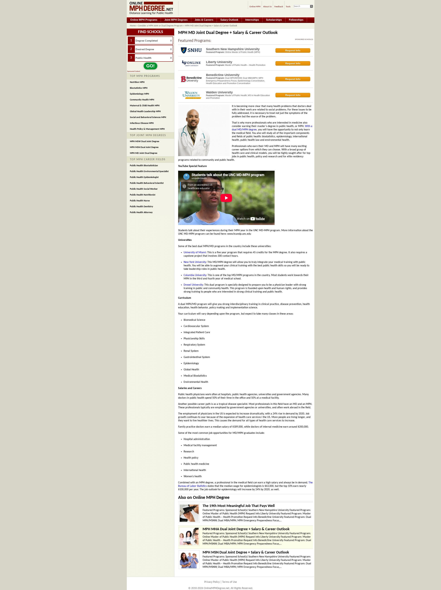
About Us (267, 7)
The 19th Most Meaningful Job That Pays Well (239, 506)
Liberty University (219, 62)
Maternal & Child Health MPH (145, 105)
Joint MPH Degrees (176, 19)
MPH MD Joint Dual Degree (143, 153)
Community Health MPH (142, 100)
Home (133, 25)
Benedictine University (222, 75)
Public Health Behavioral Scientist (147, 183)
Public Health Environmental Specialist (149, 171)
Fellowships (296, 19)
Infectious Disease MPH (142, 123)
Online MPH (254, 7)
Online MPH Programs (143, 19)
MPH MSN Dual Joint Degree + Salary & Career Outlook (246, 553)
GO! (150, 65)
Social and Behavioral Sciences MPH (148, 117)
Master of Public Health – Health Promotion (245, 65)
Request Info (292, 50)
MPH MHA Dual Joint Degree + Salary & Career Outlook (246, 529)
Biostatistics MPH (138, 88)
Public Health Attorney (141, 212)
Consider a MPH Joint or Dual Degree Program (160, 25)
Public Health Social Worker (144, 189)
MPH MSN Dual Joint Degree (144, 147)
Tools (288, 7)
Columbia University (195, 275)
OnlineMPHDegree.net (216, 588)
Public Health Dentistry (141, 206)
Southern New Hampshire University (233, 49)
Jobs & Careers (204, 19)
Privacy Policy (212, 582)
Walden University (219, 92)
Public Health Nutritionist (142, 195)
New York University (195, 262)
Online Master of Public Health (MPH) (242, 52)
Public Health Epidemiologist (144, 177)
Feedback (278, 7)
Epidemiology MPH (139, 94)
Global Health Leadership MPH (145, 111)
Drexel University (193, 285)
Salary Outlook (229, 19)
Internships (252, 19)
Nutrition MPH (137, 82)
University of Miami (195, 252)
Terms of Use (229, 582)
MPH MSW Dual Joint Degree (144, 141)
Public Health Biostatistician (144, 165)
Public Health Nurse (140, 200)
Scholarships (274, 19)
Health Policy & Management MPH (147, 129)
